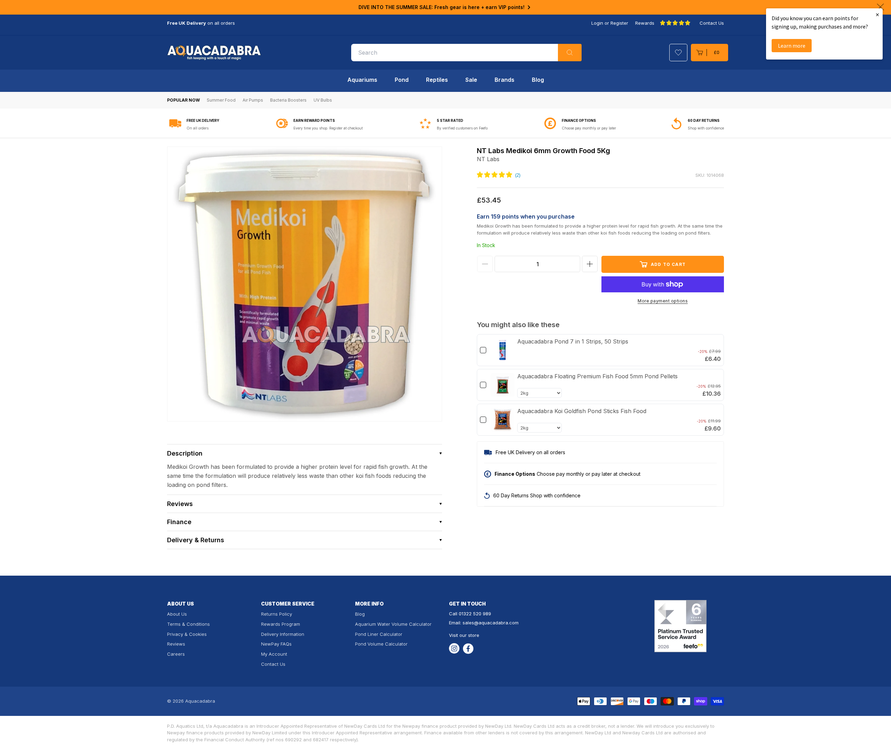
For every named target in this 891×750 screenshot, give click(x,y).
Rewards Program (280, 624)
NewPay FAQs (276, 644)
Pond (402, 79)
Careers (176, 654)
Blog (538, 79)
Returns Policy (276, 614)
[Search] (570, 52)
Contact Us (712, 23)
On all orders (197, 128)
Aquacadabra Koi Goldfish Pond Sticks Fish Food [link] (581, 411)
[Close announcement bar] (880, 6)
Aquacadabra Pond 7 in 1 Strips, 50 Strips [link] (572, 341)
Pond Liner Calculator (378, 634)
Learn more (791, 45)
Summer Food (221, 100)
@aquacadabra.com (496, 622)
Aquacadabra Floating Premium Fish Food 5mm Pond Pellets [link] (597, 376)
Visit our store (464, 635)
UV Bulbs (323, 100)
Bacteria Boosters (288, 100)
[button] (709, 52)
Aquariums (362, 79)
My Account (274, 654)
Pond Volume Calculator (381, 644)
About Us (177, 614)
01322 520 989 (475, 613)
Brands (504, 79)
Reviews (176, 644)
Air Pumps (253, 100)
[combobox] (466, 52)
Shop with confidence (706, 128)
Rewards (644, 23)
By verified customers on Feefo (462, 128)
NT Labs (488, 159)
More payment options (663, 300)
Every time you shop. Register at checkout (328, 128)
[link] (502, 350)
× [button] (877, 14)
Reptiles (437, 79)
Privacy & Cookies (187, 634)
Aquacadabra (200, 701)
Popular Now (183, 100)
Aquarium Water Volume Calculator (393, 624)
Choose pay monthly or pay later (589, 128)
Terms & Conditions (188, 624)
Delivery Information (282, 634)
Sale (471, 79)
